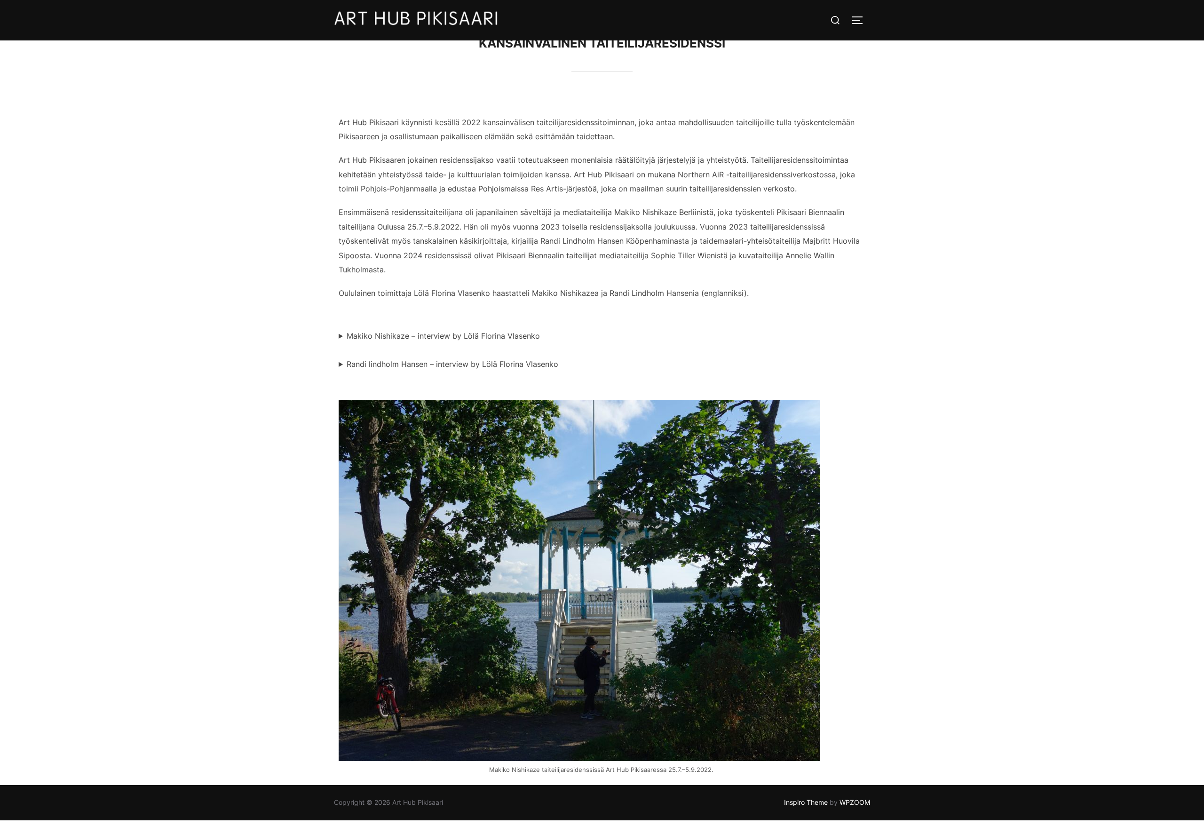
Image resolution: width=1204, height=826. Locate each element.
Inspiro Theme (806, 802)
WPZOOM (855, 802)
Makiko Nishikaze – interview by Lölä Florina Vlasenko (443, 336)
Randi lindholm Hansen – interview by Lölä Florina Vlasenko (452, 364)
